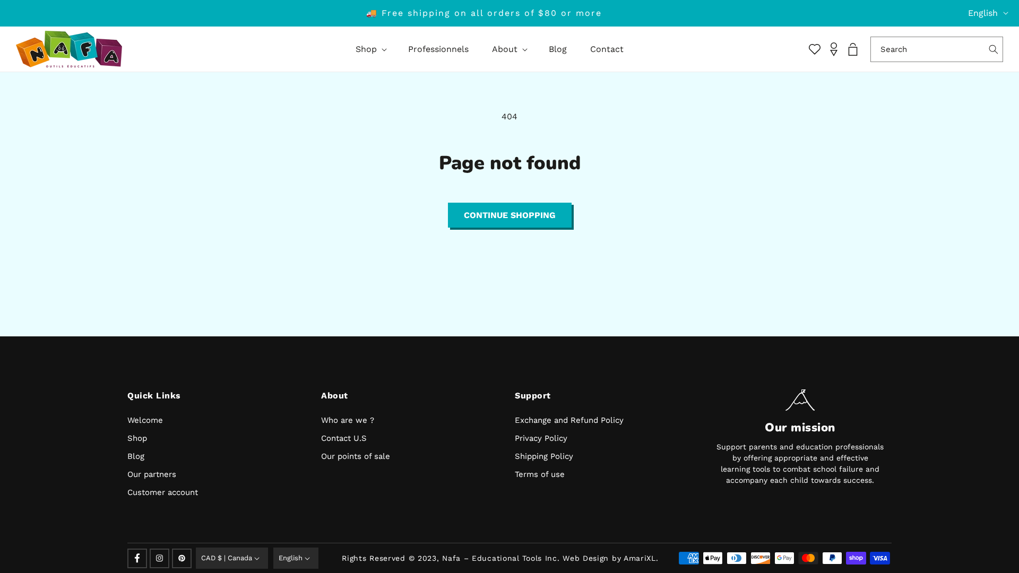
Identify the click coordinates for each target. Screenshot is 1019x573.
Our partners (151, 474)
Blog (135, 456)
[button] (370, 49)
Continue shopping (510, 215)
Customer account (162, 492)
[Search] (994, 49)
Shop (137, 438)
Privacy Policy (541, 438)
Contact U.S (344, 438)
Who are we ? (347, 420)
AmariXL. (641, 558)
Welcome (145, 420)
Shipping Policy (544, 456)
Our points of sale (355, 456)
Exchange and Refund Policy (569, 420)
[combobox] (936, 49)
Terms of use (540, 474)
